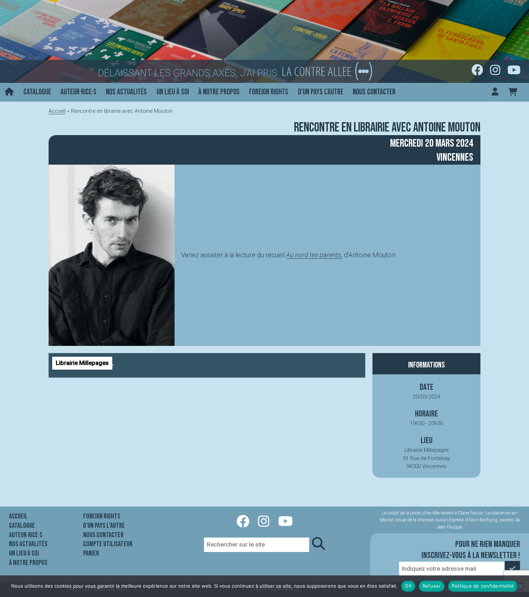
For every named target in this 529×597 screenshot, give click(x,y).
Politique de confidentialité (483, 586)
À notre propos (219, 92)
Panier (91, 553)
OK (408, 586)
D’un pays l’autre (320, 92)
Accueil (57, 111)
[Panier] (512, 92)
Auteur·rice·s (78, 92)
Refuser (431, 586)
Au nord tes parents (313, 255)
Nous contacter (374, 92)
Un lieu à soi (173, 92)
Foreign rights (268, 92)
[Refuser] (520, 586)
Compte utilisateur (107, 544)
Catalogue (37, 92)
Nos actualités (126, 92)
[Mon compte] (495, 92)
